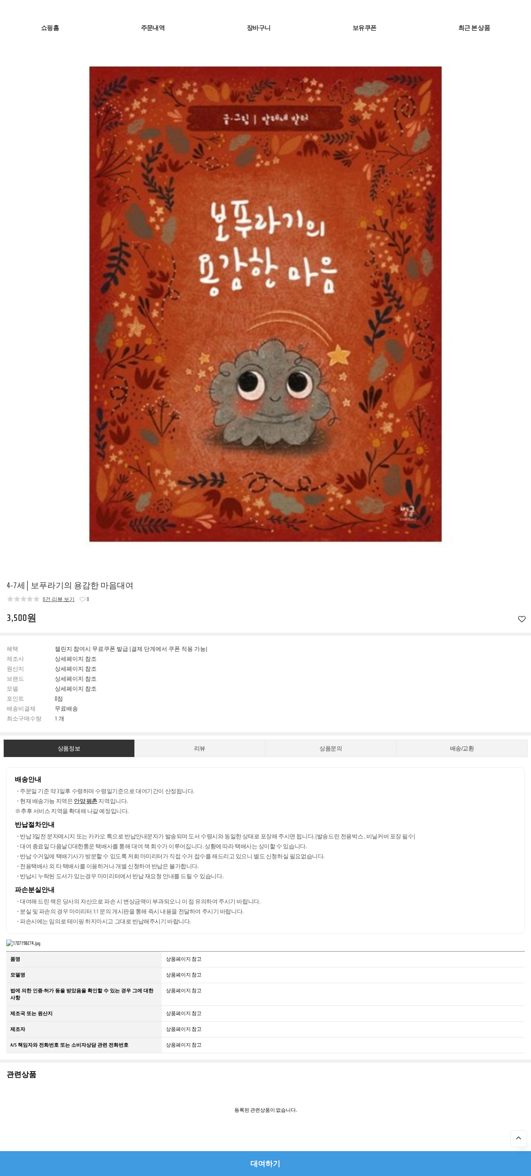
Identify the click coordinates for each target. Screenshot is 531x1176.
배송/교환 (462, 748)
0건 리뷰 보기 (59, 599)
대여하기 (265, 1163)
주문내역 (153, 28)
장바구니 (258, 28)
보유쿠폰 (364, 28)
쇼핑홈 (50, 28)
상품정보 (69, 748)
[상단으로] (518, 1138)
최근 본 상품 (474, 28)
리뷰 (199, 748)
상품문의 (330, 748)
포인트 (15, 699)
